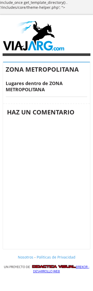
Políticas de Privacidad (56, 257)
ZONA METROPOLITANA (42, 69)
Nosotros (25, 257)
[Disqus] (46, 180)
